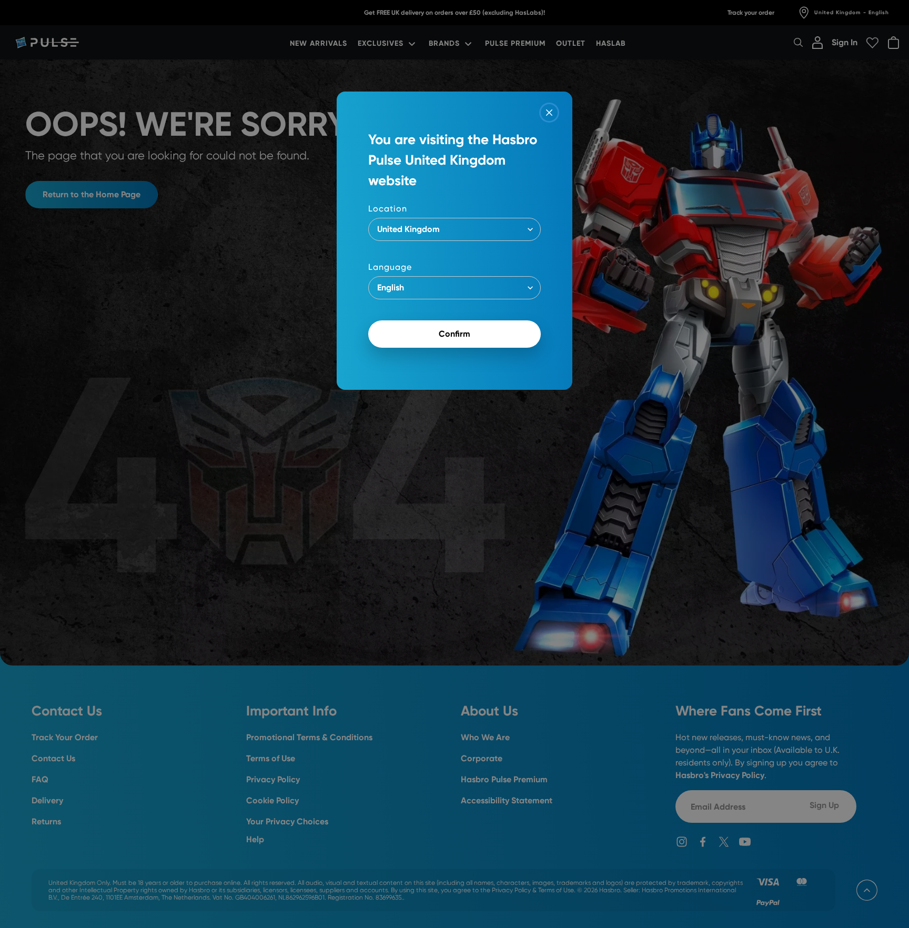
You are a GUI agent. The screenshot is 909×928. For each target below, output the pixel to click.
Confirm (454, 334)
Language (390, 267)
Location (387, 209)
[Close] (549, 112)
